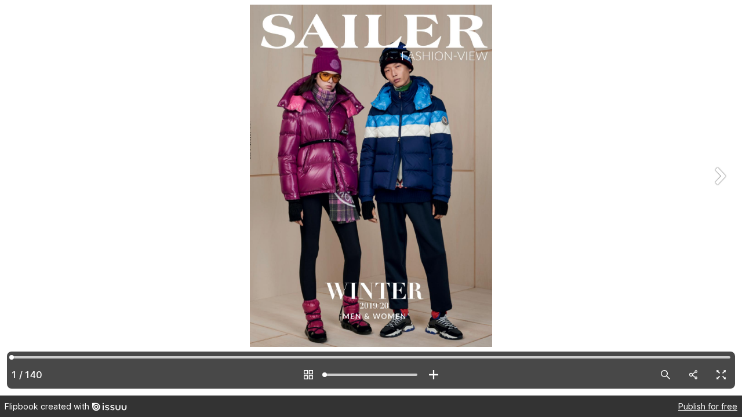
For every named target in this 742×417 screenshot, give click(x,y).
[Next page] (719, 198)
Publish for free (707, 406)
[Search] (665, 374)
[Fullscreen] (721, 374)
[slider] (371, 375)
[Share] (693, 374)
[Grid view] (308, 374)
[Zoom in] (433, 374)
